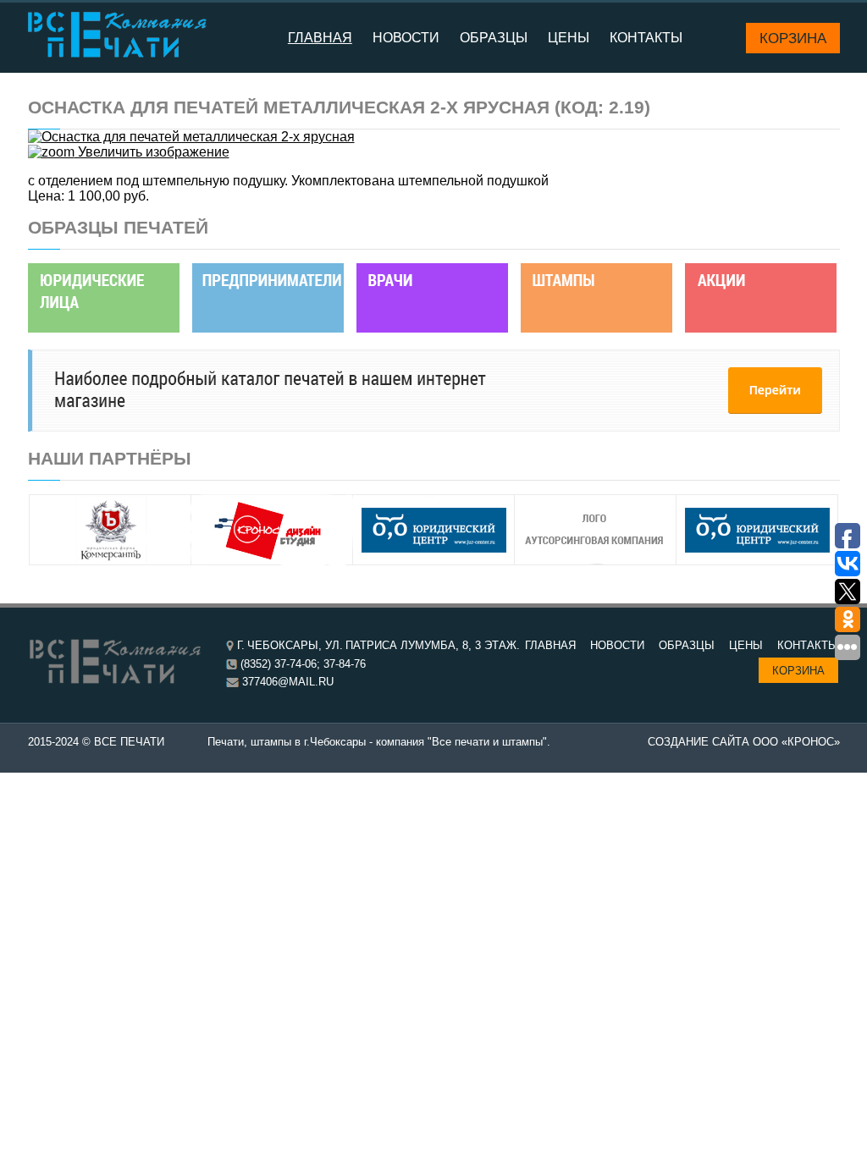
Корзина (792, 38)
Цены (568, 37)
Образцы (493, 37)
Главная (320, 37)
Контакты (646, 37)
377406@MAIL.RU (288, 681)
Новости (406, 37)
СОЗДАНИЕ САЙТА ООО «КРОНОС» (744, 741)
